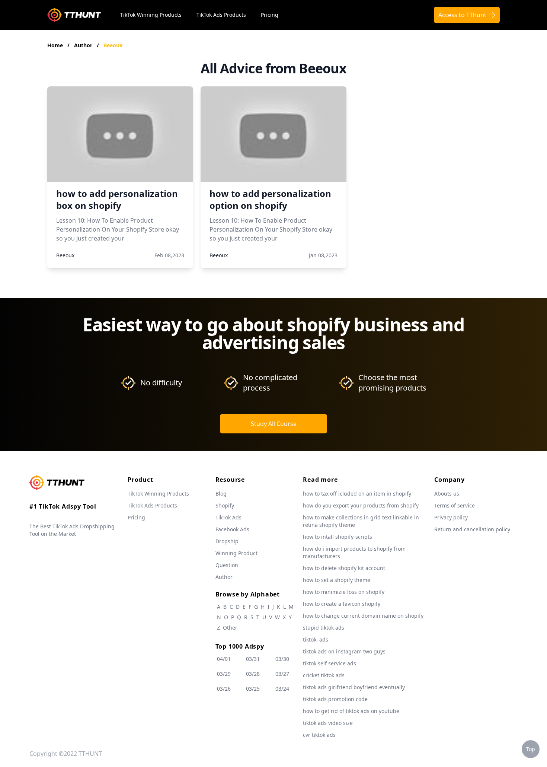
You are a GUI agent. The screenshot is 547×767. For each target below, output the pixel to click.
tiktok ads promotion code (335, 699)
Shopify (224, 505)
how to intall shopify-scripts (337, 536)
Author (84, 45)
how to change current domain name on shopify (363, 615)
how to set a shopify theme (336, 579)
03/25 (253, 688)
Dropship (227, 541)
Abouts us (446, 493)
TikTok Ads (228, 517)
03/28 (253, 673)
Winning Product (236, 553)
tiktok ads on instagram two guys (344, 651)
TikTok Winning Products (151, 14)
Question (226, 565)
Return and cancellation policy (472, 529)
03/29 (224, 673)
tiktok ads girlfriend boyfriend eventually (354, 687)
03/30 (282, 658)
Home (55, 45)
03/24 (282, 688)
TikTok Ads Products (221, 14)
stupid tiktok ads (323, 627)
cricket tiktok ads (324, 675)
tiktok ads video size (328, 722)
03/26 (224, 688)
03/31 (253, 658)
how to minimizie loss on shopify (343, 591)
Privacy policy (451, 517)
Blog (221, 493)
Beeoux (112, 45)
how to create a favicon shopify (341, 603)
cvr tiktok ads (319, 734)
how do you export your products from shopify (361, 505)
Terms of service (454, 505)
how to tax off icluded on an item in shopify (357, 493)
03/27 (282, 673)
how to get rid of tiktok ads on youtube (351, 711)
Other (230, 627)
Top (530, 748)
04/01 (224, 658)
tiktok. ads (315, 639)
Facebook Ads (232, 529)
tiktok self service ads (329, 663)
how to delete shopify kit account (344, 568)
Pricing (269, 14)
